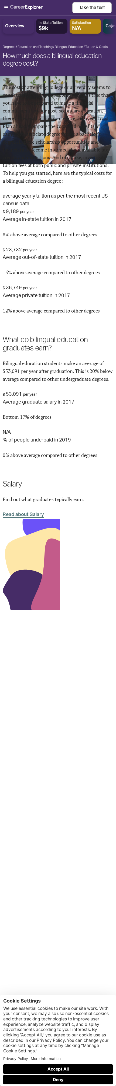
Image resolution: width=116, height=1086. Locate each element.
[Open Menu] (38, 8)
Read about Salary (23, 514)
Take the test (92, 7)
